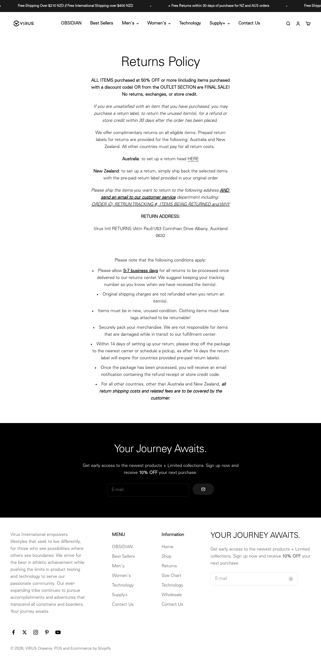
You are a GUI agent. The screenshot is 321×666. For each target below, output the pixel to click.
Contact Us (249, 23)
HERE (193, 159)
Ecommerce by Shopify (91, 649)
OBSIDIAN (71, 23)
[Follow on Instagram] (36, 632)
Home (167, 547)
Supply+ (217, 23)
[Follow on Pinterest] (47, 632)
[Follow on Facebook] (13, 632)
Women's (156, 23)
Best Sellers (101, 23)
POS (58, 649)
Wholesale (172, 595)
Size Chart (171, 576)
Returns (169, 566)
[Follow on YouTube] (58, 632)
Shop (166, 557)
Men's (128, 23)
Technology (190, 23)
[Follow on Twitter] (25, 632)
